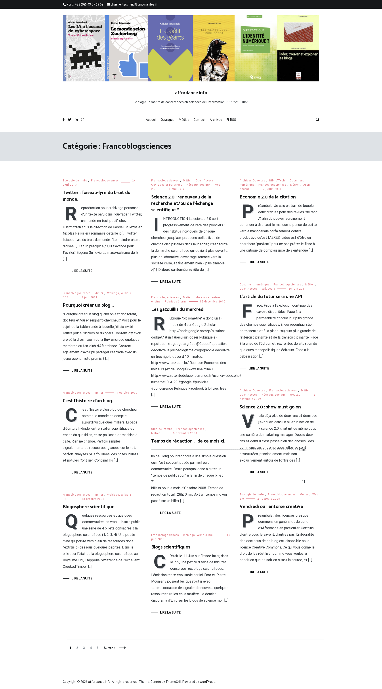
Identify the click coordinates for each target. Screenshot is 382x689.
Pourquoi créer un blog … (88, 305)
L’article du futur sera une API (271, 296)
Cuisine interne (161, 429)
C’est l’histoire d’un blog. (88, 401)
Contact (199, 119)
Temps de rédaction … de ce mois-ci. (188, 441)
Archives (216, 119)
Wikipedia (268, 288)
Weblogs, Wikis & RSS (198, 535)
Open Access (205, 180)
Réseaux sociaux (198, 184)
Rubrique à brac (176, 301)
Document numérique (254, 284)
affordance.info (191, 93)
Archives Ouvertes (252, 180)
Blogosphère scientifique (89, 507)
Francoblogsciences (105, 180)
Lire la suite (82, 271)
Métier (187, 180)
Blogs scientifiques (170, 547)
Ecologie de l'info (75, 180)
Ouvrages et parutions (167, 184)
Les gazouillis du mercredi (177, 309)
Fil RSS (231, 119)
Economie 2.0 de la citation (268, 197)
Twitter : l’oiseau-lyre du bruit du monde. (96, 196)
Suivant (109, 648)
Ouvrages (167, 119)
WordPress (207, 681)
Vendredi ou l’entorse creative (271, 506)
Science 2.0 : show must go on (270, 407)
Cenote (156, 681)
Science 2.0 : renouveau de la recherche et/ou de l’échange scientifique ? (182, 203)
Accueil (151, 119)
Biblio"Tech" (277, 180)
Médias (184, 119)
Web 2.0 (295, 394)
